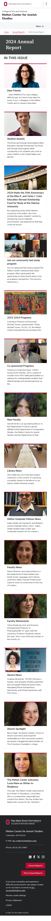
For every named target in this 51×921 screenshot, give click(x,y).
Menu (38, 26)
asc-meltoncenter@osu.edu (24, 840)
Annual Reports (35, 865)
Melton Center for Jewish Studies (24, 831)
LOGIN (9, 905)
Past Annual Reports (33, 873)
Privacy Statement (14, 900)
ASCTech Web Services (37, 918)
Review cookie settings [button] (16, 895)
